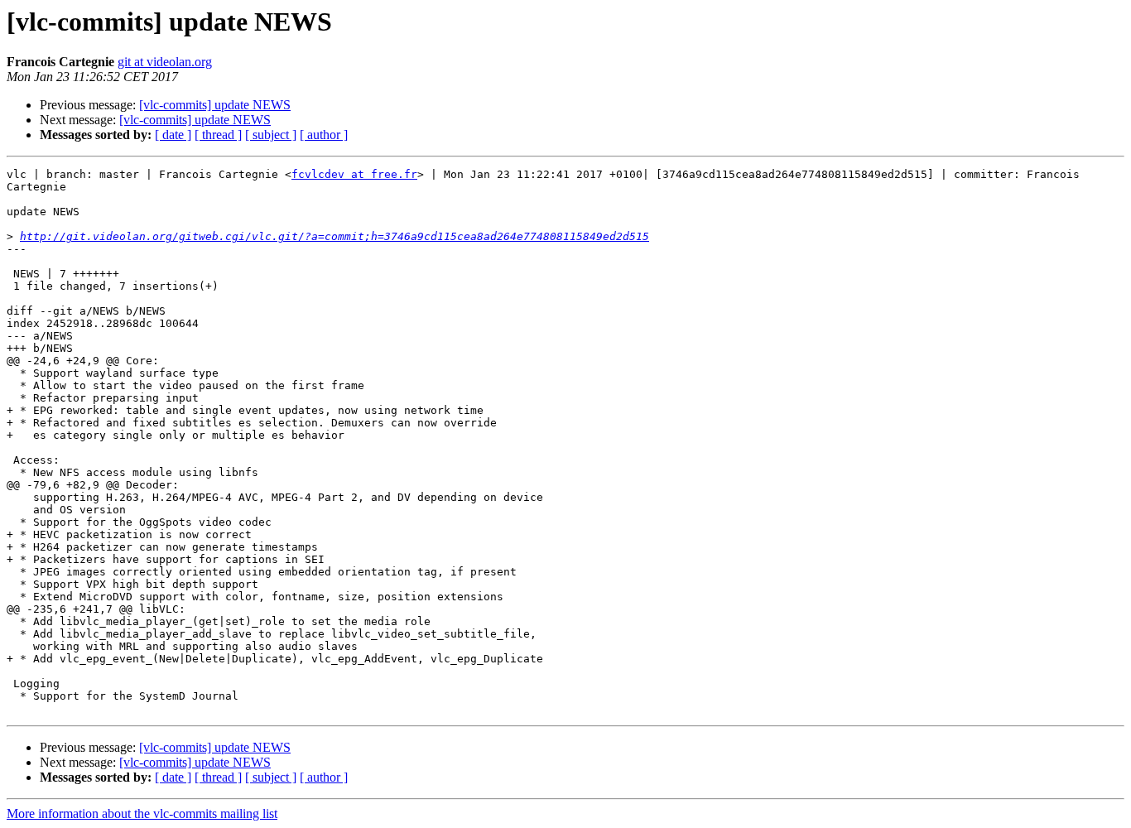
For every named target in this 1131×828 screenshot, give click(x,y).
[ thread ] (218, 135)
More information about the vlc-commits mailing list (142, 813)
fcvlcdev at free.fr (354, 174)
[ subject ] (270, 135)
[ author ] (324, 135)
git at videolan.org (165, 62)
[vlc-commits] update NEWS (215, 105)
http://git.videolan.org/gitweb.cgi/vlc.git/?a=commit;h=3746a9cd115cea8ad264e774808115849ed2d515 (334, 236)
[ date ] (173, 135)
